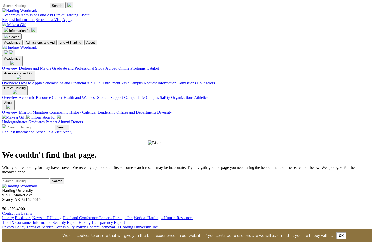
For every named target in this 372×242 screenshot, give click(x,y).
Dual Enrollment (107, 83)
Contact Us (11, 213)
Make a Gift (16, 25)
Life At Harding (70, 42)
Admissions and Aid (36, 15)
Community (58, 112)
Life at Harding (66, 15)
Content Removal (101, 227)
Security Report (65, 222)
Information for (20, 31)
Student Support (110, 97)
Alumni (64, 122)
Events (26, 213)
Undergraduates (14, 122)
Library (8, 218)
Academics (11, 15)
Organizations (182, 97)
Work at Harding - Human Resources (163, 218)
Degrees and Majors (35, 68)
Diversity (164, 112)
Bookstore (23, 218)
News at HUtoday (46, 218)
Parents (51, 122)
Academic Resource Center (41, 97)
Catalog (153, 68)
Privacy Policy (13, 227)
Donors (77, 122)
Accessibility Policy (70, 227)
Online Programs (132, 68)
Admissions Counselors (196, 83)
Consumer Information (33, 222)
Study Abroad (106, 68)
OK (341, 236)
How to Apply (30, 83)
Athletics (201, 97)
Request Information (18, 19)
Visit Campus (132, 83)
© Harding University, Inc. (137, 227)
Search (14, 37)
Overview (10, 68)
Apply (67, 19)
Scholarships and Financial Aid (68, 83)
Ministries (40, 112)
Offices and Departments (136, 112)
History (75, 112)
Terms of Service (39, 227)
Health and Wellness (80, 97)
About (84, 15)
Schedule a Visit (48, 19)
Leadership (106, 112)
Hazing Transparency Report (102, 222)
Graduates (36, 122)
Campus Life (134, 97)
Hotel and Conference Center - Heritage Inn (98, 218)
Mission (25, 112)
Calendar (89, 112)
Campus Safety (158, 97)
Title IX (8, 222)
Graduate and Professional (73, 68)
